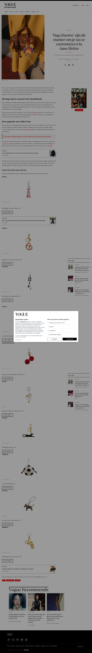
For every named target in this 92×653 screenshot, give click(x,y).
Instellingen (54, 339)
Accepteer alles (69, 339)
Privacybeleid (18, 339)
